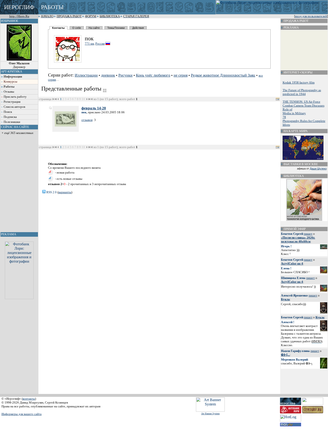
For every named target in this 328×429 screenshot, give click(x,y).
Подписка (10, 117)
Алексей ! (287, 322)
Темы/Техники (116, 27)
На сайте (94, 27)
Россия (100, 43)
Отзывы (9, 91)
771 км (89, 43)
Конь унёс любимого (153, 75)
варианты (64, 192)
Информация (13, 76)
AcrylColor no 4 (292, 263)
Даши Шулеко (318, 168)
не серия (181, 75)
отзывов (86, 120)
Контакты (58, 27)
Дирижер (19, 65)
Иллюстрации (86, 75)
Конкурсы (10, 81)
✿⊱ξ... (285, 354)
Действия (138, 27)
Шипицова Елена (293, 278)
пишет (308, 234)
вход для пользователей (311, 16)
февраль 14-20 (93, 108)
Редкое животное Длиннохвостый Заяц (223, 75)
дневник (108, 75)
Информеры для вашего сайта (21, 414)
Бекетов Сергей (292, 234)
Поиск (8, 112)
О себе (76, 27)
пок (83, 112)
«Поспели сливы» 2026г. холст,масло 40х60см (298, 239)
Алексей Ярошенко (294, 295)
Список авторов (14, 107)
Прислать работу (15, 96)
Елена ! (286, 268)
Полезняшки (12, 122)
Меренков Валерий (294, 359)
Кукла (285, 299)
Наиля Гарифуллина (295, 351)
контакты (29, 398)
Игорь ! (286, 246)
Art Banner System (210, 413)
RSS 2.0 (51, 192)
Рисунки (125, 75)
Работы (9, 86)
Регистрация (12, 101)
